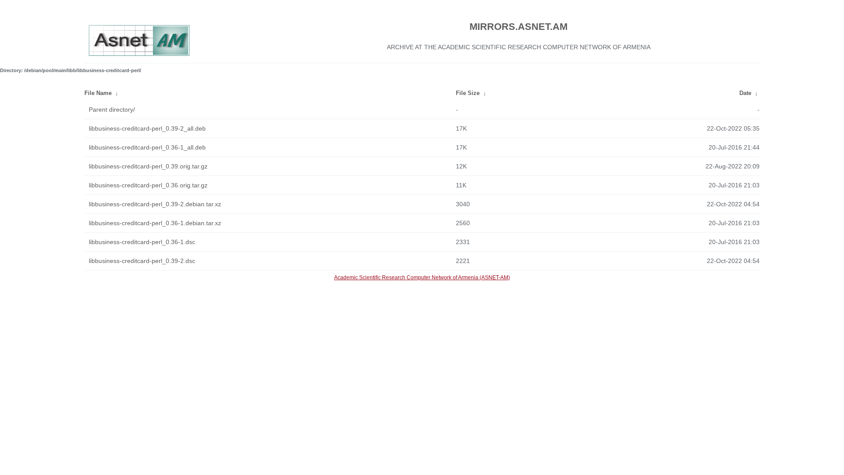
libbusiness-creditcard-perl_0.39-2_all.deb (147, 128)
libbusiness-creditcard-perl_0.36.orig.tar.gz (148, 185)
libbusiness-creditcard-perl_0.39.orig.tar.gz (148, 166)
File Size (468, 93)
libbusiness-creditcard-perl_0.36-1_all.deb (147, 147)
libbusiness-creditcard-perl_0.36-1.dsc (142, 241)
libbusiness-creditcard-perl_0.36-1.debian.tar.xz (155, 223)
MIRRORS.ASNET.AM (518, 26)
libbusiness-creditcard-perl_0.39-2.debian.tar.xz (155, 204)
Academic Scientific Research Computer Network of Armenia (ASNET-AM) (422, 277)
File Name (98, 93)
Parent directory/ (112, 109)
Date (745, 93)
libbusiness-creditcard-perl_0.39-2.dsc (142, 260)
